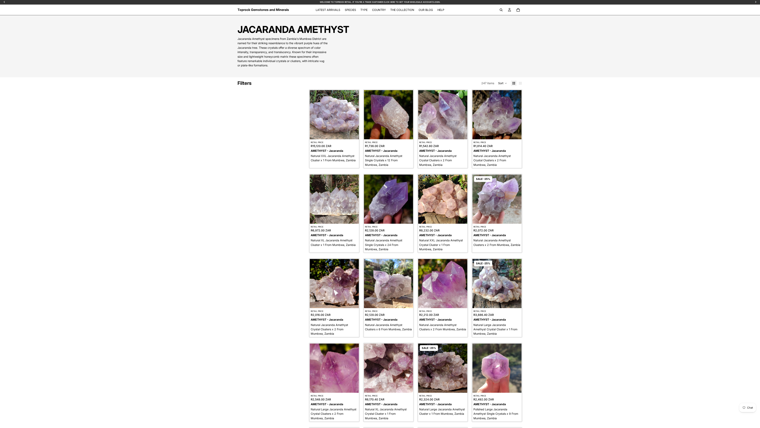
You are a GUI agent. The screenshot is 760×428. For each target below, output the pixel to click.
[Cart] (518, 10)
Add (464, 133)
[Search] (501, 10)
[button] (502, 83)
